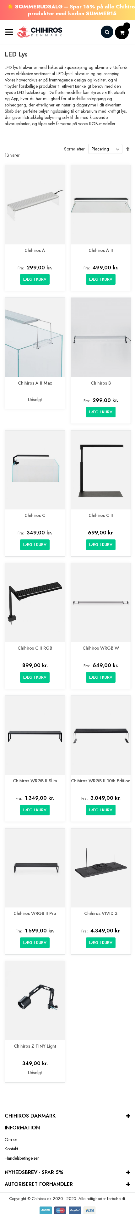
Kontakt (11, 1149)
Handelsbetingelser (22, 1158)
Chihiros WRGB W (101, 648)
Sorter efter (74, 149)
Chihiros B (101, 383)
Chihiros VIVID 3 (100, 914)
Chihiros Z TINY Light (35, 1046)
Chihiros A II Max (35, 383)
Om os (11, 1139)
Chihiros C (34, 516)
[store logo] (34, 32)
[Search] (107, 32)
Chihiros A (34, 250)
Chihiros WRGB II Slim (35, 781)
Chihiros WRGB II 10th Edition (101, 781)
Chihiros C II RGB (35, 648)
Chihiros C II (101, 516)
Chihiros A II (101, 250)
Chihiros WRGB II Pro (35, 914)
